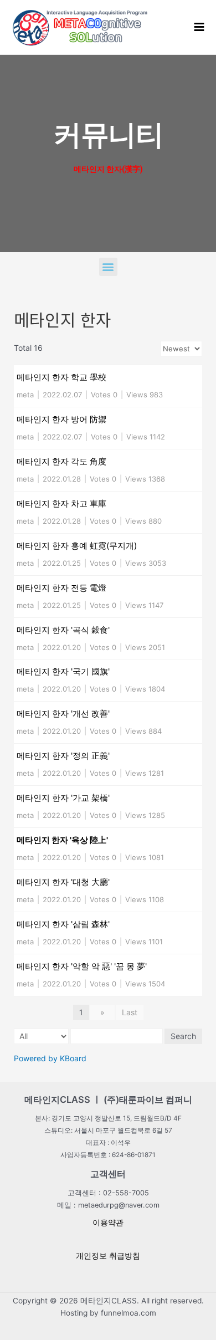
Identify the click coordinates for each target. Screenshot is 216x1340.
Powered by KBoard (50, 1058)
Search (183, 1036)
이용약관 (108, 1222)
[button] (108, 267)
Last (129, 1012)
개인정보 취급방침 (108, 1255)
